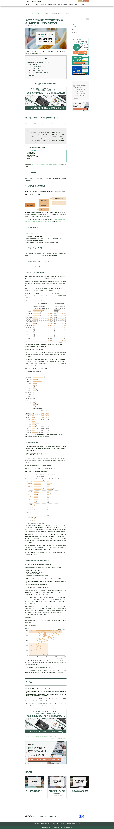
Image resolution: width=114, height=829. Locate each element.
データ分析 (35, 25)
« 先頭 (42, 802)
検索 (87, 19)
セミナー (54, 4)
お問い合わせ (86, 1)
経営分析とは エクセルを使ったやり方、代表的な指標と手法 (34, 790)
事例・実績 (49, 4)
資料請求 (80, 1)
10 (62, 802)
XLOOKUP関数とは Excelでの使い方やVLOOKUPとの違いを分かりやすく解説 (57, 791)
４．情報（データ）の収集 (36, 70)
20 (65, 802)
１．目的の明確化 (33, 64)
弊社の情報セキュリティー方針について (73, 823)
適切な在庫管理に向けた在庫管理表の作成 (38, 62)
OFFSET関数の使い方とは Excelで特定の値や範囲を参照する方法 (79, 790)
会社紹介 (65, 4)
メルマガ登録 (81, 4)
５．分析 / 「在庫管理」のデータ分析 (38, 72)
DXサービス (38, 4)
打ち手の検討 (30, 75)
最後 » (75, 802)
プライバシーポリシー (60, 823)
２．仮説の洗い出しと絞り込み (37, 66)
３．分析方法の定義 (34, 68)
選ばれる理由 (43, 4)
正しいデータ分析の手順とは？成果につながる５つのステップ (46, 164)
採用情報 (42, 823)
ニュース (76, 4)
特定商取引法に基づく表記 (50, 823)
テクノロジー (74, 32)
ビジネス (73, 29)
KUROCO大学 (70, 4)
